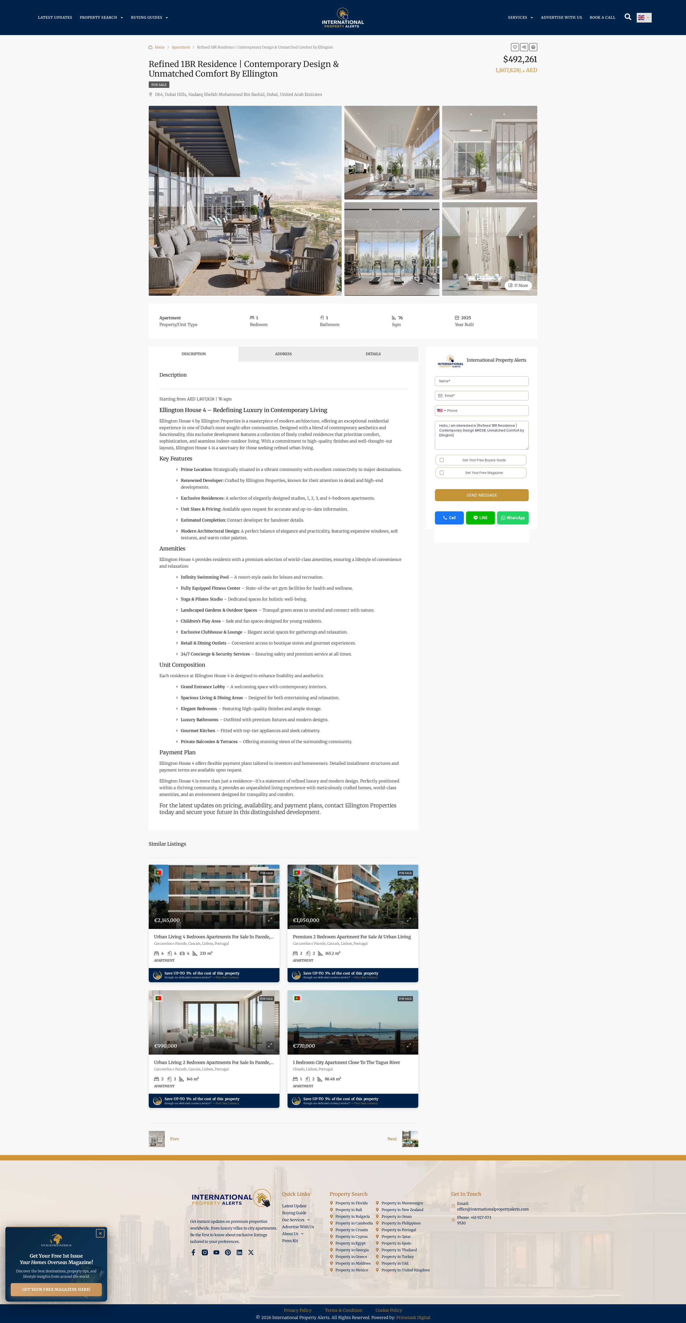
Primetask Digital (413, 1317)
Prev (174, 1138)
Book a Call (603, 17)
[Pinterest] (228, 1252)
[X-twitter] (251, 1252)
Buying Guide (294, 1212)
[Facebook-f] (193, 1252)
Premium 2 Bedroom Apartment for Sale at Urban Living (352, 936)
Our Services (293, 1219)
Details (373, 354)
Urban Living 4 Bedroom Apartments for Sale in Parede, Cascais (220, 936)
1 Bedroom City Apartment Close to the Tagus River (346, 1062)
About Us (290, 1233)
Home (160, 47)
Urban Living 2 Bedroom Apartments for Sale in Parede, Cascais (220, 1062)
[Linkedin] (239, 1252)
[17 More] (489, 248)
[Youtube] (216, 1252)
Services (517, 17)
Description (194, 354)
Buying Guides (146, 17)
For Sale (159, 85)
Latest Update (294, 1206)
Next (392, 1138)
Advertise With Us (561, 17)
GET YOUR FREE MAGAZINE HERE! (56, 1289)
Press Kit (290, 1240)
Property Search (98, 17)
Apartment (181, 47)
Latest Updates (55, 17)
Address (283, 354)
